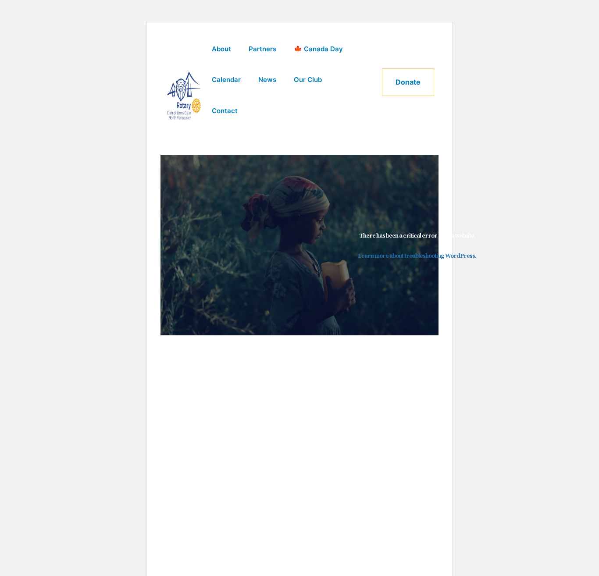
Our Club (308, 79)
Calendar (226, 79)
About (221, 49)
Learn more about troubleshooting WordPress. (417, 256)
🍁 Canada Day (318, 49)
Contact (225, 111)
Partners (262, 49)
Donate (408, 82)
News (267, 79)
